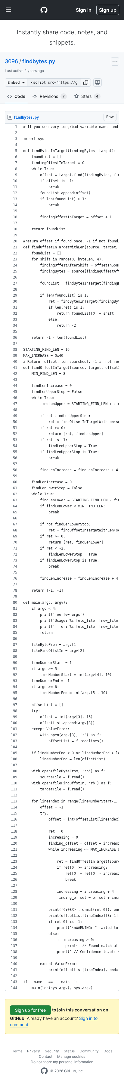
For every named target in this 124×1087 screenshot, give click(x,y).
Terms (17, 1051)
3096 (11, 61)
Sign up (107, 10)
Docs (108, 1051)
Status (69, 1051)
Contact (45, 1056)
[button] (86, 82)
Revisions (52, 96)
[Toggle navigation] (8, 10)
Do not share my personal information (62, 1062)
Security (52, 1051)
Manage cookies (71, 1056)
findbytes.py (38, 61)
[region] (62, 557)
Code (19, 96)
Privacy (33, 1051)
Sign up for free (30, 1010)
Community (89, 1051)
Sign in (83, 10)
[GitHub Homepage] (44, 1071)
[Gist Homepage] (44, 10)
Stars (89, 96)
